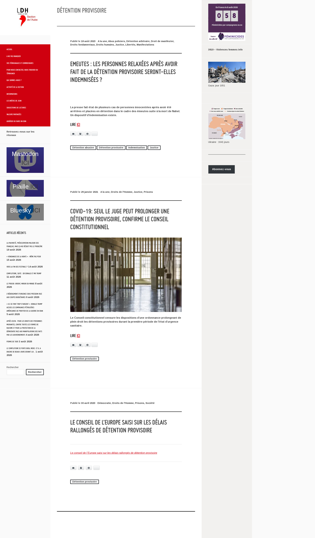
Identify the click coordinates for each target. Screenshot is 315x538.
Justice (119, 44)
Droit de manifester (162, 41)
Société (150, 403)
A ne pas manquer (14, 56)
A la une (102, 41)
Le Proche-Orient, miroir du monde (20, 283)
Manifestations (145, 44)
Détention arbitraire (138, 41)
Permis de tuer (12, 341)
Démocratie (104, 403)
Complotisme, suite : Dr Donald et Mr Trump (24, 273)
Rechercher (13, 367)
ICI (25, 162)
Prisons (148, 192)
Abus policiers (116, 41)
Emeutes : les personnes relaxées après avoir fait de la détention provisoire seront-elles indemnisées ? (123, 71)
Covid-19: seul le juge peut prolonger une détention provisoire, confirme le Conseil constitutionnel (119, 219)
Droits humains (105, 44)
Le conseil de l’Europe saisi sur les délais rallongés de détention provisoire (113, 452)
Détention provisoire (111, 147)
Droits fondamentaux (82, 44)
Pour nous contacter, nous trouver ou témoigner (22, 71)
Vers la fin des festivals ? (17, 266)
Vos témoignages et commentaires (20, 63)
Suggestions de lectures (16, 107)
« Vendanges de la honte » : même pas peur (24, 256)
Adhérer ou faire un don (16, 121)
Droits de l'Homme (121, 192)
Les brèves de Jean (14, 100)
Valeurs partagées (14, 114)
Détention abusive (83, 147)
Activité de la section (15, 87)
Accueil (9, 49)
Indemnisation (136, 147)
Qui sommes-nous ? (14, 80)
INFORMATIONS (12, 94)
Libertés (130, 44)
